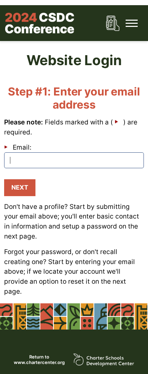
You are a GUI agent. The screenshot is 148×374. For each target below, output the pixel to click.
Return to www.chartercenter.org (39, 359)
